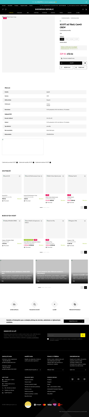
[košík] (86, 9)
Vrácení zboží (28, 382)
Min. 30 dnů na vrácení (10, 388)
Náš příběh (10, 5)
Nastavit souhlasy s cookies (31, 393)
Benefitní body (28, 396)
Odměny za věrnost (9, 390)
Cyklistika (19, 12)
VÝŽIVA (61, 12)
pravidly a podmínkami (33, 337)
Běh (28, 12)
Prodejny (16, 5)
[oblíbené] (6, 9)
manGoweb (84, 411)
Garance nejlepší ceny (68, 58)
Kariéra (31, 5)
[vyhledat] (3, 9)
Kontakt (3, 5)
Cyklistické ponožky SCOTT (9, 162)
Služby (48, 384)
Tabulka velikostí (63, 42)
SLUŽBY (78, 12)
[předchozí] (82, 207)
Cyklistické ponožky (75, 18)
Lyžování (36, 12)
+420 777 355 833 (83, 5)
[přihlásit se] (83, 9)
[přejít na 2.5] (42, 287)
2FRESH (69, 411)
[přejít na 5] (46, 287)
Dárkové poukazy (29, 391)
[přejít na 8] (47, 207)
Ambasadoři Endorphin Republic (55, 389)
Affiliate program (51, 391)
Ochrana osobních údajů (31, 384)
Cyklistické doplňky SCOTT (25, 162)
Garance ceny (28, 389)
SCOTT (48, 92)
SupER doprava (8, 392)
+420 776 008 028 (62, 5)
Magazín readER (23, 5)
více (61, 33)
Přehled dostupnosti (65, 48)
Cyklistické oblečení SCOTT (42, 162)
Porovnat (6, 200)
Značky (69, 12)
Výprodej (11, 12)
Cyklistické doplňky (66, 18)
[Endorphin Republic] (44, 9)
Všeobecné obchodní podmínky (32, 386)
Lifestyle (53, 12)
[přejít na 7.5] (49, 287)
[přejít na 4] (44, 207)
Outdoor (44, 12)
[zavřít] (86, 2)
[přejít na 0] (41, 207)
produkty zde (52, 2)
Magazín (49, 382)
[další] (85, 207)
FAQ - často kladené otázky (54, 386)
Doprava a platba (29, 379)
